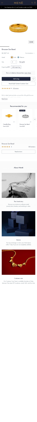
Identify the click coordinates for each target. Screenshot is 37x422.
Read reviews (18, 151)
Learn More (28, 73)
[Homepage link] (18, 3)
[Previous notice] (1, 7)
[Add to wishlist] (33, 79)
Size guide (22, 62)
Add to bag (16, 79)
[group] (18, 27)
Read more (5, 99)
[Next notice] (35, 7)
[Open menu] (2, 2)
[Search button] (32, 2)
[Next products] (34, 119)
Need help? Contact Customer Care (18, 83)
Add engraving (16, 67)
